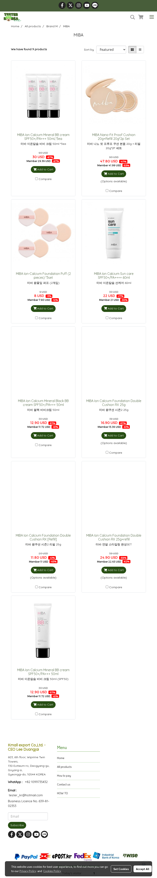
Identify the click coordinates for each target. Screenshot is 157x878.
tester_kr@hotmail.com (26, 795)
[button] (131, 17)
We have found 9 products (29, 49)
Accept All (142, 869)
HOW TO (62, 793)
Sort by (90, 49)
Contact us (63, 784)
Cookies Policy (52, 871)
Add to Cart (44, 169)
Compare (45, 179)
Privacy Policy (27, 871)
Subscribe (17, 825)
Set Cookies (121, 869)
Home (60, 758)
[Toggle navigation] (151, 17)
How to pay (64, 775)
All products (64, 767)
